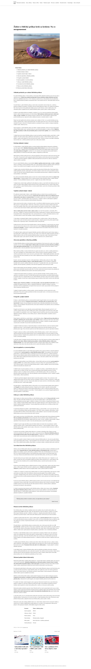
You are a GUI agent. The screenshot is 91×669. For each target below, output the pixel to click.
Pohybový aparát (47, 2)
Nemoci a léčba (36, 2)
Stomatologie (70, 2)
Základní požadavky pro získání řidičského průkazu (27, 69)
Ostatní (41, 2)
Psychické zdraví (63, 2)
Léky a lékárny (29, 2)
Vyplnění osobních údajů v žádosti (24, 73)
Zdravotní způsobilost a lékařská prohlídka (26, 75)
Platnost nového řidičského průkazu (24, 86)
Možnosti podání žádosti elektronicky (24, 88)
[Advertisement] (45, 13)
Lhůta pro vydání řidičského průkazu (24, 81)
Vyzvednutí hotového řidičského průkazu (25, 83)
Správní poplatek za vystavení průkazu (25, 79)
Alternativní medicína (21, 2)
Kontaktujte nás (25, 627)
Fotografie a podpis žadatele (23, 77)
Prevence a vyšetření (55, 2)
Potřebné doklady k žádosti (22, 71)
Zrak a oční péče (77, 2)
